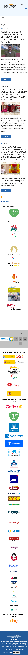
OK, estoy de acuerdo (6, 652)
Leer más (7, 79)
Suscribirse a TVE (1, 197)
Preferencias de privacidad (14, 638)
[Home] (10, 5)
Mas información (20, 649)
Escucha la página (7, 201)
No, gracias (16, 652)
